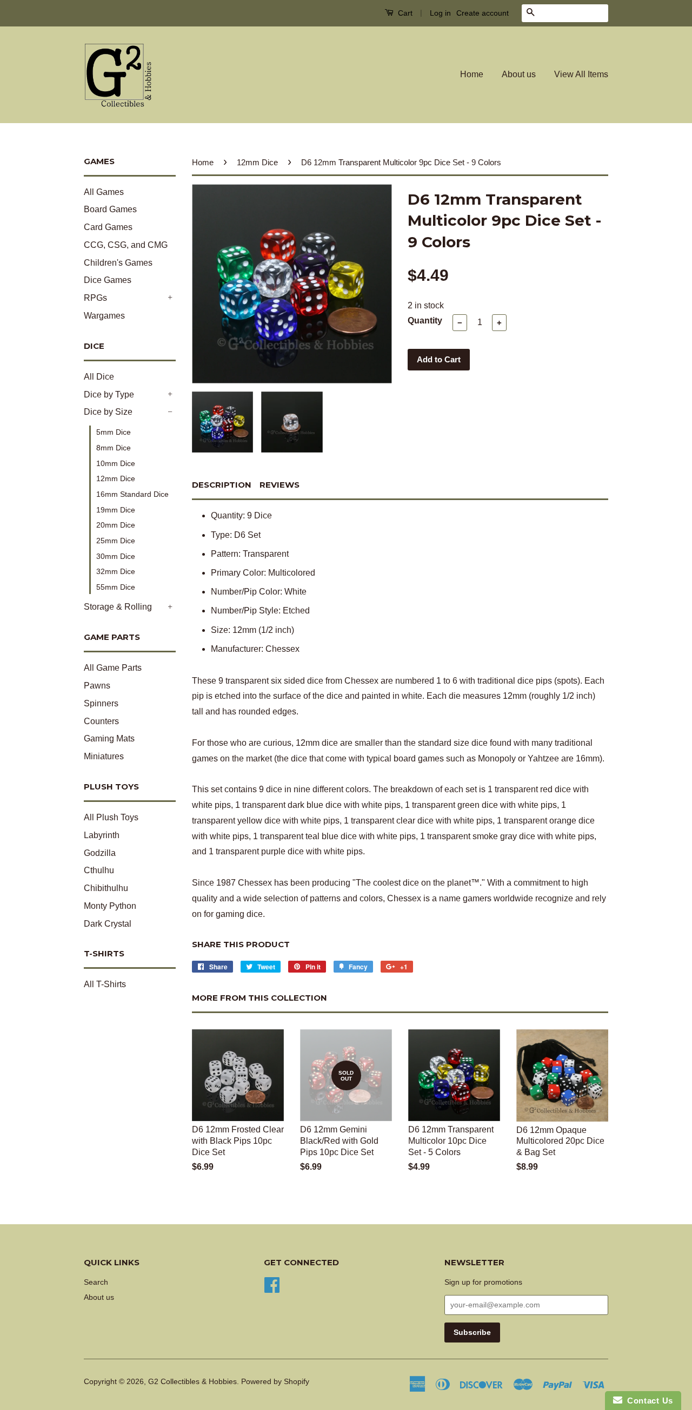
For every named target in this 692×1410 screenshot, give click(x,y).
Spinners (101, 703)
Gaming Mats (109, 738)
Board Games (110, 209)
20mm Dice (115, 525)
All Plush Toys (111, 817)
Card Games (108, 227)
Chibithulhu (106, 888)
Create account (482, 13)
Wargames (104, 315)
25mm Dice (115, 540)
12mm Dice (115, 478)
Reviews (280, 485)
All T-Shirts (105, 984)
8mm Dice (113, 447)
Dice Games (107, 280)
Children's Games (118, 262)
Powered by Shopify (275, 1382)
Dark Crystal (107, 923)
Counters (101, 721)
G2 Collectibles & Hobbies (192, 1382)
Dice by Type (109, 394)
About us (519, 74)
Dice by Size (108, 411)
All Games (104, 192)
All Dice (99, 376)
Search (96, 1282)
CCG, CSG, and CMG (126, 244)
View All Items (581, 74)
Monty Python (110, 905)
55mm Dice (115, 587)
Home (471, 74)
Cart (404, 13)
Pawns (97, 685)
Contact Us (647, 1400)
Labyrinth (101, 835)
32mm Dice (115, 571)
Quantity (425, 320)
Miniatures (104, 756)
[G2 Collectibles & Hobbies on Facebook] (272, 1284)
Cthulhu (99, 870)
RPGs (95, 297)
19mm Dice (115, 509)
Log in (440, 13)
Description (221, 485)
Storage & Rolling (118, 606)
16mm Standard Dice (132, 494)
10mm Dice (115, 463)
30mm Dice (115, 556)
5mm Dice (113, 432)
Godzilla (100, 853)
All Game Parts (113, 667)
